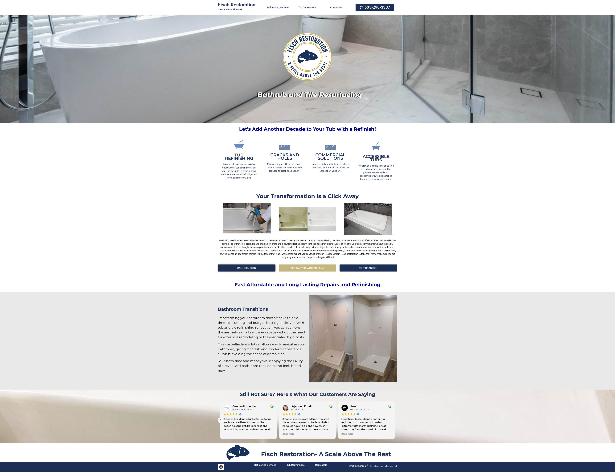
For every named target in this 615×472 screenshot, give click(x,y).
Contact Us (336, 7)
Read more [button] (289, 434)
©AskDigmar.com (358, 466)
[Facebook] (221, 467)
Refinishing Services (278, 7)
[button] (220, 420)
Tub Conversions (307, 7)
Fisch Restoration (236, 5)
